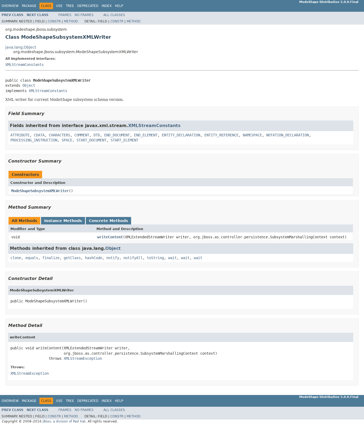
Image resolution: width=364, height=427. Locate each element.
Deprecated (87, 6)
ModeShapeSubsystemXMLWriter (40, 191)
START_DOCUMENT (91, 140)
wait (172, 258)
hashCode (93, 258)
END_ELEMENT (145, 135)
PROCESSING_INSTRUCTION (33, 140)
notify (112, 258)
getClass (72, 258)
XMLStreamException (83, 358)
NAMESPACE (252, 135)
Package (29, 6)
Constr (54, 21)
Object (28, 85)
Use (59, 6)
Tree (70, 6)
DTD (97, 135)
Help (119, 6)
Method (71, 21)
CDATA (39, 135)
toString (155, 258)
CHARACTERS (59, 135)
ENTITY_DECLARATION (181, 135)
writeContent (110, 237)
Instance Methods (63, 221)
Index (107, 6)
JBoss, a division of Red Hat (64, 421)
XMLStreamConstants (24, 64)
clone (15, 258)
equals (31, 258)
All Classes (114, 15)
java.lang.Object (20, 47)
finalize (50, 258)
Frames (64, 15)
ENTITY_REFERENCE (221, 135)
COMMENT (81, 135)
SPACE (67, 140)
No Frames (84, 15)
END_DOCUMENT (117, 135)
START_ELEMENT (124, 140)
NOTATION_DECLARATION (287, 135)
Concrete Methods (108, 221)
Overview (10, 6)
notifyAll (133, 258)
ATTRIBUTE (20, 135)
